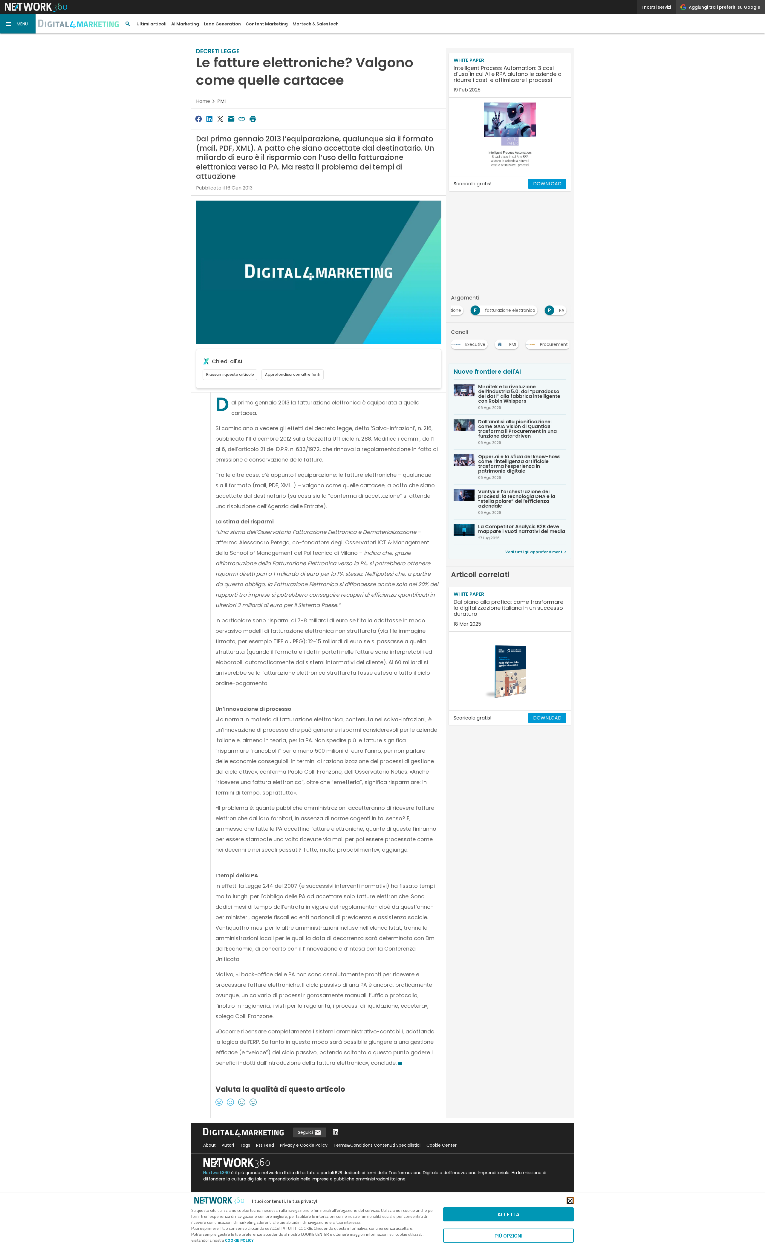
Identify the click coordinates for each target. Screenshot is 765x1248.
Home (203, 101)
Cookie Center (441, 1145)
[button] (18, 23)
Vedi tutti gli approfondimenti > (535, 552)
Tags (245, 1145)
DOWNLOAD (547, 183)
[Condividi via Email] (231, 118)
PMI (221, 101)
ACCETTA (508, 1214)
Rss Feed (265, 1145)
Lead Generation (222, 24)
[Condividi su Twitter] (220, 118)
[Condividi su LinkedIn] (209, 118)
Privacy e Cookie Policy (304, 1145)
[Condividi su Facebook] (198, 118)
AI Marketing (185, 24)
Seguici (306, 1132)
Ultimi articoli (151, 24)
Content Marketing (267, 24)
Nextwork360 (216, 1173)
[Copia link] (242, 118)
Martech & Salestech (316, 24)
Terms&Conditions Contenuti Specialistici (376, 1145)
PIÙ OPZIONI (508, 1236)
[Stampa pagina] (253, 118)
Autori (228, 1145)
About (209, 1145)
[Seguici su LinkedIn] (335, 1132)
